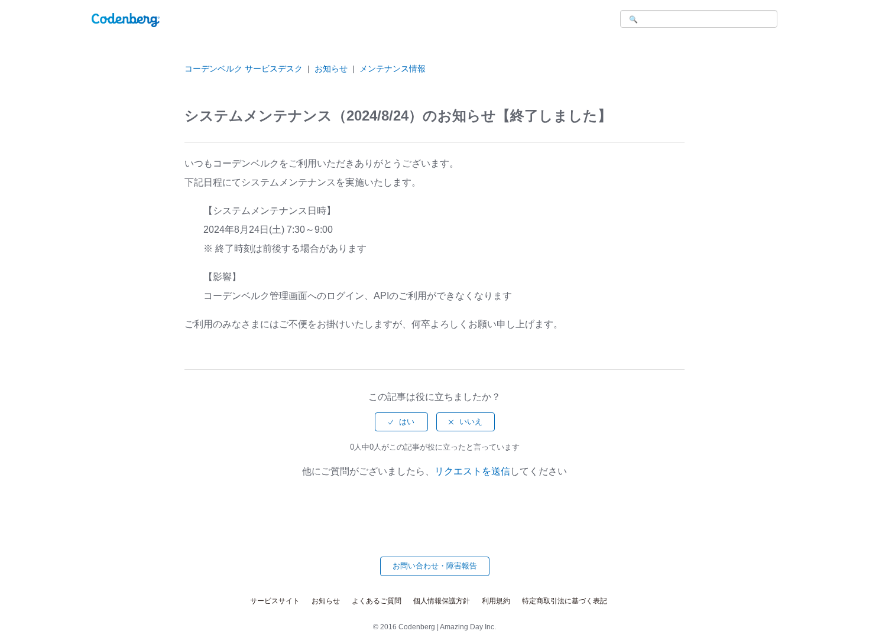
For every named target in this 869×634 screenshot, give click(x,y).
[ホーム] (126, 19)
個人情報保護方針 (441, 601)
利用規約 (496, 601)
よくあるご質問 (376, 601)
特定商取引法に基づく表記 (564, 601)
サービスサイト (275, 601)
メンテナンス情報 (392, 68)
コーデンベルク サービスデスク (243, 68)
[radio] (401, 421)
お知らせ (331, 68)
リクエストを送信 (472, 471)
